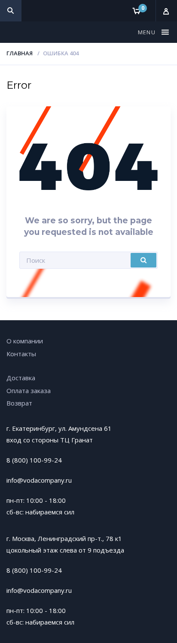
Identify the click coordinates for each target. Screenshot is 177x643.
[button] (148, 32)
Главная (19, 53)
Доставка (20, 377)
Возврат (19, 403)
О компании (24, 341)
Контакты (21, 353)
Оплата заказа (28, 390)
